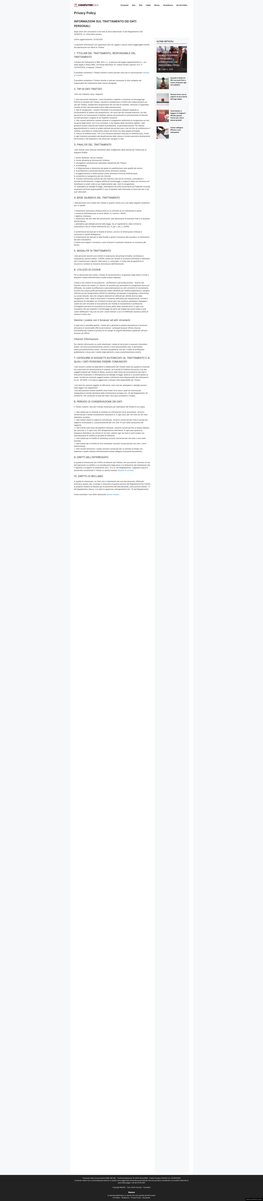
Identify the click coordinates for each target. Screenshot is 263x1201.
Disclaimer (146, 1198)
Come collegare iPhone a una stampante (176, 130)
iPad (140, 5)
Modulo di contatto (126, 470)
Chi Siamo (116, 1198)
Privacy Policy (136, 1198)
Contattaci (147, 1187)
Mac (134, 5)
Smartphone (168, 5)
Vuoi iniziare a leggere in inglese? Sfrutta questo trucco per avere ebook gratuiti (178, 115)
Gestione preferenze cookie (254, 1199)
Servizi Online (181, 5)
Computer (125, 5)
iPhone (157, 5)
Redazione (125, 1198)
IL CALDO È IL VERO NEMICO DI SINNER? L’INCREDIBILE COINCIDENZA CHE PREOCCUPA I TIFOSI (169, 59)
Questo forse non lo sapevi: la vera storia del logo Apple (178, 96)
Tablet (148, 5)
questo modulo (113, 494)
